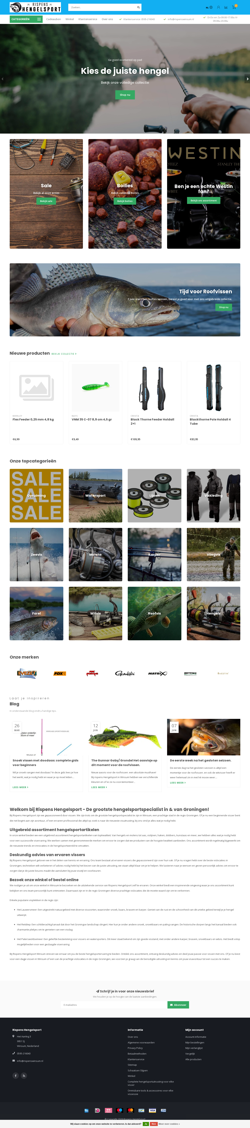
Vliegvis (191, 529)
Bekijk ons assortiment (204, 200)
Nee (154, 1124)
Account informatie (195, 1036)
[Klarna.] (108, 1110)
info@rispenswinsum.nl (30, 1061)
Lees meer (20, 787)
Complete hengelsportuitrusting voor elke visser (151, 1083)
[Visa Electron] (163, 1110)
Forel (12, 588)
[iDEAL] (97, 1110)
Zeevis (13, 529)
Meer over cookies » (169, 1124)
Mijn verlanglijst (194, 1048)
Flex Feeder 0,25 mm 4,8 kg (33, 419)
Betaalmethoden (137, 1053)
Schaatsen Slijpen (138, 1070)
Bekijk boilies (125, 201)
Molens (73, 529)
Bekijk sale (46, 201)
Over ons (107, 19)
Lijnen (131, 470)
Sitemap (132, 1064)
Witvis (72, 588)
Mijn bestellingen (194, 1042)
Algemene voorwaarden (141, 1042)
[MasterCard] (130, 1110)
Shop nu (125, 94)
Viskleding (192, 470)
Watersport (75, 470)
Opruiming (15, 470)
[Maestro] (119, 1110)
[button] (2, 78)
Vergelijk (190, 1053)
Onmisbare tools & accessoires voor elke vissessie (150, 1092)
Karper (131, 529)
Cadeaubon (53, 19)
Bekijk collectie (63, 354)
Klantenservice (88, 19)
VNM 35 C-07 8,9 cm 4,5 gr (92, 419)
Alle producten (193, 1059)
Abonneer (179, 1004)
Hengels (191, 588)
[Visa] (152, 1110)
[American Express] (86, 1110)
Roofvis (132, 588)
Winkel (70, 19)
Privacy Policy (135, 1048)
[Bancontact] (141, 1110)
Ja (146, 1124)
